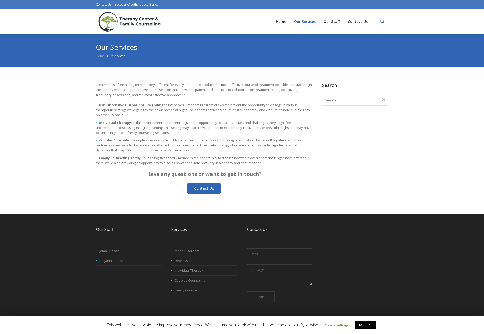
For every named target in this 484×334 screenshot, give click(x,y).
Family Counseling (188, 290)
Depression (184, 260)
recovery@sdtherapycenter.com (138, 4)
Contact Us (103, 4)
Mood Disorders (187, 251)
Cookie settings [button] (336, 325)
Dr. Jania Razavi (111, 260)
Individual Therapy (189, 270)
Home (100, 56)
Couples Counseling (190, 280)
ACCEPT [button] (365, 325)
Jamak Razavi (109, 251)
